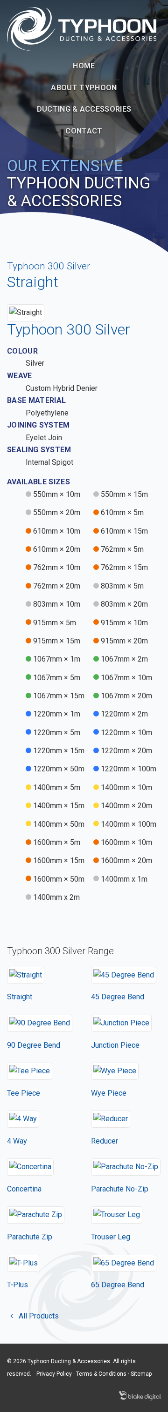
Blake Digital (140, 1395)
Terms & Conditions (101, 1374)
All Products (38, 1316)
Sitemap (141, 1374)
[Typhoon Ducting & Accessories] (81, 28)
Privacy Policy (54, 1374)
